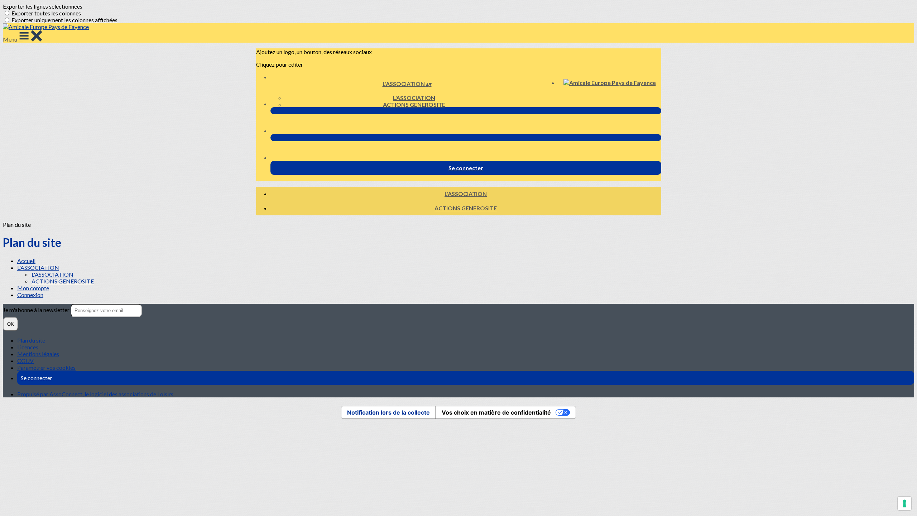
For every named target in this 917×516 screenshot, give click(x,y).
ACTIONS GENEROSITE (414, 104)
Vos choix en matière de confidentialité (496, 412)
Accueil (26, 260)
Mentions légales (38, 353)
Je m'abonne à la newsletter (37, 309)
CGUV (25, 360)
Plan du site (31, 340)
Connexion (30, 294)
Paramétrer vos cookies (46, 367)
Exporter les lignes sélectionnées (42, 6)
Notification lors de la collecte (388, 412)
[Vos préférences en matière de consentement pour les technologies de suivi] (904, 503)
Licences (27, 347)
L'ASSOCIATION (414, 97)
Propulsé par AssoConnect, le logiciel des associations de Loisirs (95, 394)
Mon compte (33, 288)
